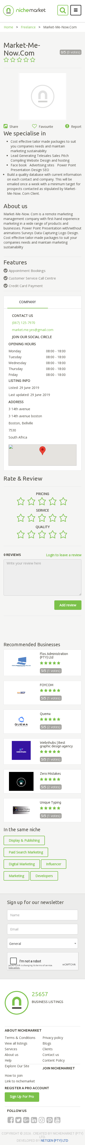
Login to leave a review (63, 555)
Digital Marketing (22, 864)
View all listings (16, 1043)
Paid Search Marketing (26, 852)
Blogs (46, 1043)
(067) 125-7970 (23, 322)
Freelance (28, 27)
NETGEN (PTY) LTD (54, 1140)
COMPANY (27, 302)
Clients (47, 1049)
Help (8, 1060)
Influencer (53, 864)
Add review (68, 605)
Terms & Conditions (20, 1037)
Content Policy (53, 1060)
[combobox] (42, 943)
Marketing (16, 876)
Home (8, 27)
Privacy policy (52, 1037)
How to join (14, 1075)
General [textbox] (15, 943)
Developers (44, 876)
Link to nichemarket (20, 1081)
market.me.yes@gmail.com (32, 329)
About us (11, 1054)
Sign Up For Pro (22, 1096)
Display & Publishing (24, 840)
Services (11, 1049)
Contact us (50, 1054)
